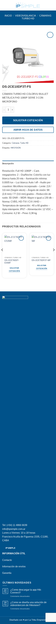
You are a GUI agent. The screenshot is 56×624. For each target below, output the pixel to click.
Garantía (6, 573)
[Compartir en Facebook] (8, 154)
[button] (4, 5)
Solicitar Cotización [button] (14, 269)
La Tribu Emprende (38, 620)
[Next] (53, 256)
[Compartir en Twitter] (11, 154)
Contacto (7, 560)
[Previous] (2, 256)
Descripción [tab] (8, 163)
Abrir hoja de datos (28, 130)
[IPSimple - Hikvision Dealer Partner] (28, 5)
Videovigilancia (25, 15)
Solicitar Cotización (28, 120)
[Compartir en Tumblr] (18, 154)
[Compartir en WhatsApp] (4, 154)
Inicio (8, 15)
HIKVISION (16, 148)
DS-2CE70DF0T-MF (41, 260)
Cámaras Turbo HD (20, 143)
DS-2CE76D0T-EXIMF (11, 261)
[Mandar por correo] (15, 154)
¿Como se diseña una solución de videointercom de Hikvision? (28, 603)
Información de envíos (14, 566)
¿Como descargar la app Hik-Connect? (26, 591)
